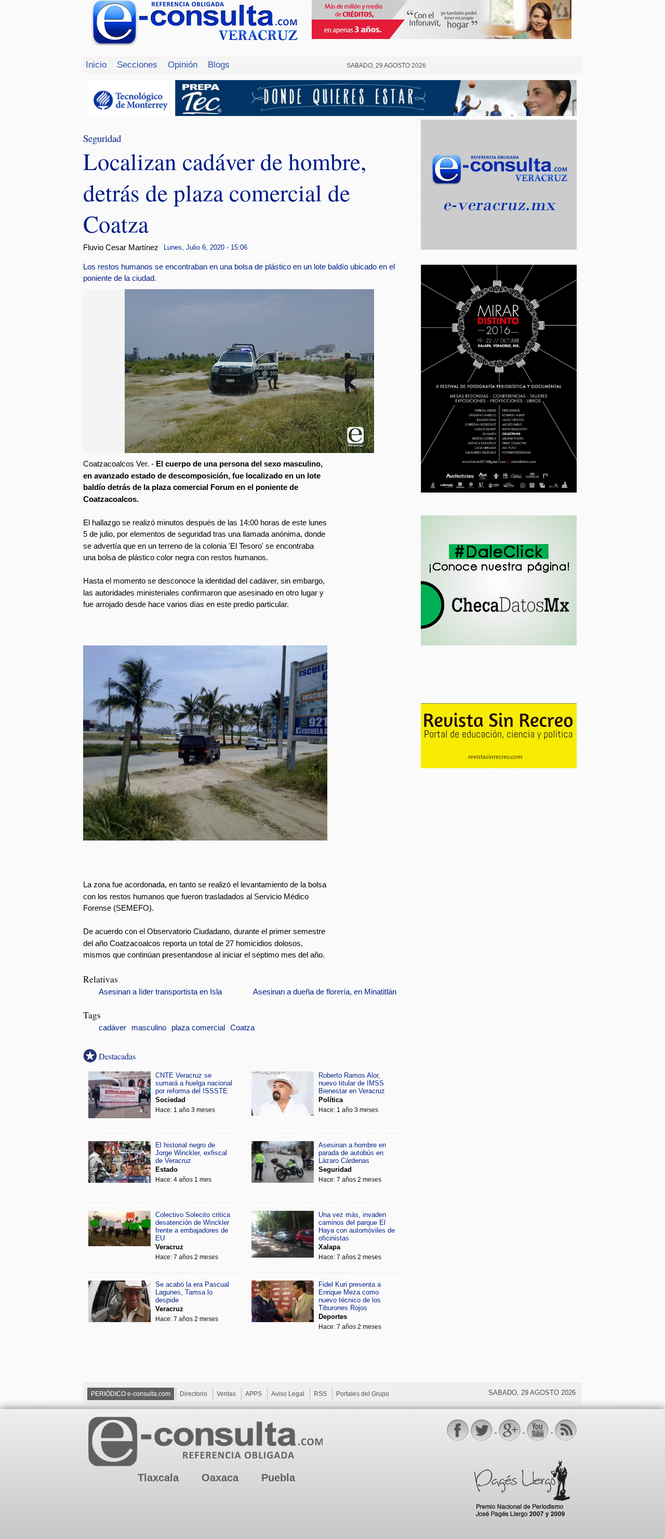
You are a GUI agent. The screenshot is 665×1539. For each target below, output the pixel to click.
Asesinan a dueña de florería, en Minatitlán (324, 992)
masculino (148, 1028)
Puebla (278, 1477)
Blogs (219, 64)
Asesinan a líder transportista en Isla (160, 992)
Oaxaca (220, 1477)
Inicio (96, 64)
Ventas (226, 1394)
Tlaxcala (158, 1477)
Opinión (182, 64)
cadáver (112, 1028)
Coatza (242, 1028)
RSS (320, 1394)
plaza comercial (198, 1028)
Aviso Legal (287, 1394)
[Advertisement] (374, 626)
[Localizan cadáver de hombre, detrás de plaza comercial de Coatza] (249, 450)
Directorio (193, 1394)
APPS (253, 1394)
